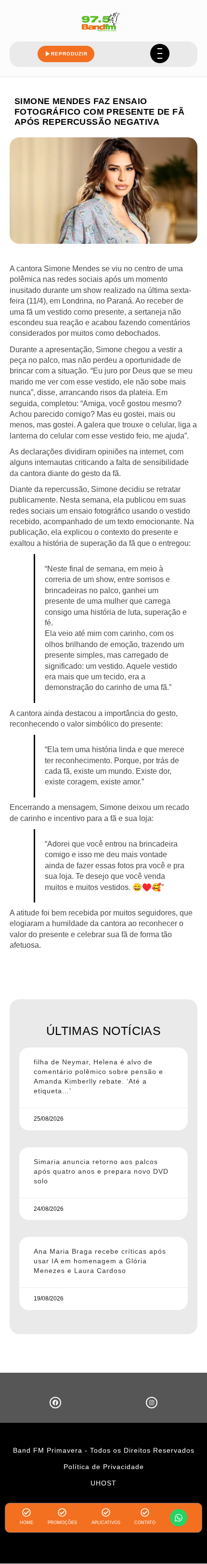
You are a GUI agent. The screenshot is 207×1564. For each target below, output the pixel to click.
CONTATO (144, 1522)
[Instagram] (151, 1402)
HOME (26, 1522)
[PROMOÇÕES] (62, 1512)
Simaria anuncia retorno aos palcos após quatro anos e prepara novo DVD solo (101, 1171)
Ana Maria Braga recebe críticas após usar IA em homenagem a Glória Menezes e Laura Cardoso (100, 1260)
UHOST (103, 1483)
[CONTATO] (145, 1512)
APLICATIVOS (105, 1522)
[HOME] (26, 1512)
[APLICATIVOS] (106, 1512)
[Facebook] (55, 1402)
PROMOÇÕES (62, 1522)
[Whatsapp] (178, 1517)
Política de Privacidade (104, 1467)
